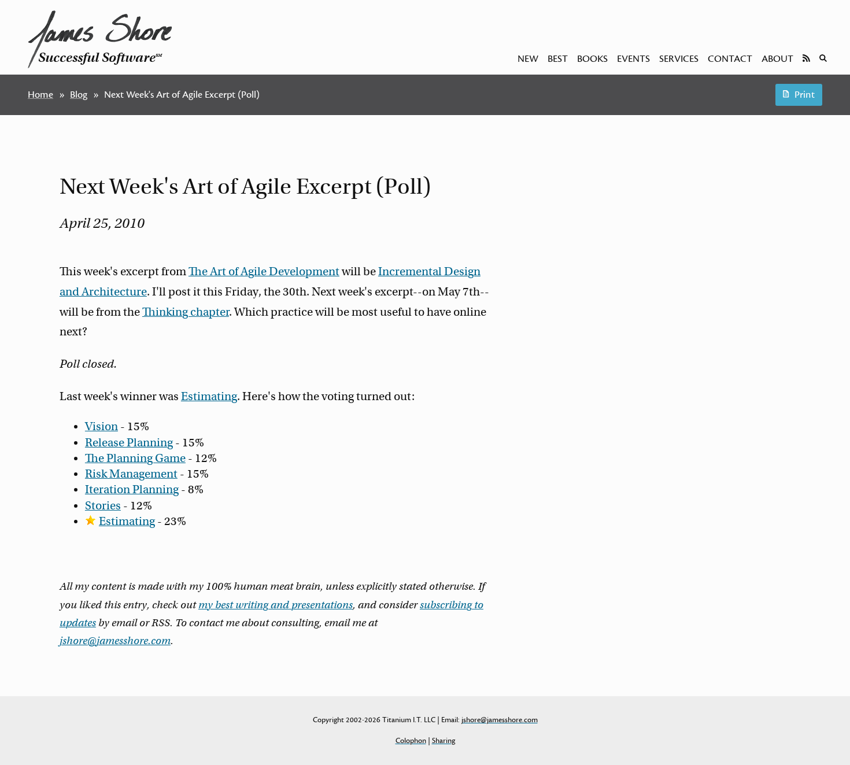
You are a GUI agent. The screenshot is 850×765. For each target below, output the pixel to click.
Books (592, 59)
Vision (101, 426)
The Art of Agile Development (264, 271)
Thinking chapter (185, 312)
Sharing (443, 740)
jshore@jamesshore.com (115, 640)
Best (558, 59)
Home (40, 94)
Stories (103, 505)
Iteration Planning (132, 489)
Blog (78, 94)
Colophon (411, 740)
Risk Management (131, 474)
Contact (730, 59)
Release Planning (129, 442)
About (777, 59)
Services (679, 59)
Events (633, 59)
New (528, 59)
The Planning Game (135, 458)
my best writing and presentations (275, 604)
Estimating (209, 396)
